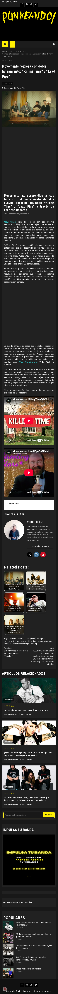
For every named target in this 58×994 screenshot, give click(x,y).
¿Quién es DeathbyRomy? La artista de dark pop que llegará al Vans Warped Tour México (28, 754)
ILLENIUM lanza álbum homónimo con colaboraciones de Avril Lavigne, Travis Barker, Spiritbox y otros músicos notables (42, 656)
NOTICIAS (7, 60)
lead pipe (41, 639)
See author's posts (40, 546)
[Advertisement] (29, 31)
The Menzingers (28, 362)
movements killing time (26, 641)
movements (10, 641)
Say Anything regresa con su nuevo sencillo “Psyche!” (16, 652)
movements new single (19, 644)
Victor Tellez (22, 88)
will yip (34, 644)
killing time (30, 639)
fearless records (16, 639)
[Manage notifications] (5, 989)
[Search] (54, 44)
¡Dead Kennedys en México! (29, 969)
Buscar (48, 815)
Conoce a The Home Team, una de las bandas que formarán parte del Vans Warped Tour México (26, 799)
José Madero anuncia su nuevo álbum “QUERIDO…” (27, 710)
